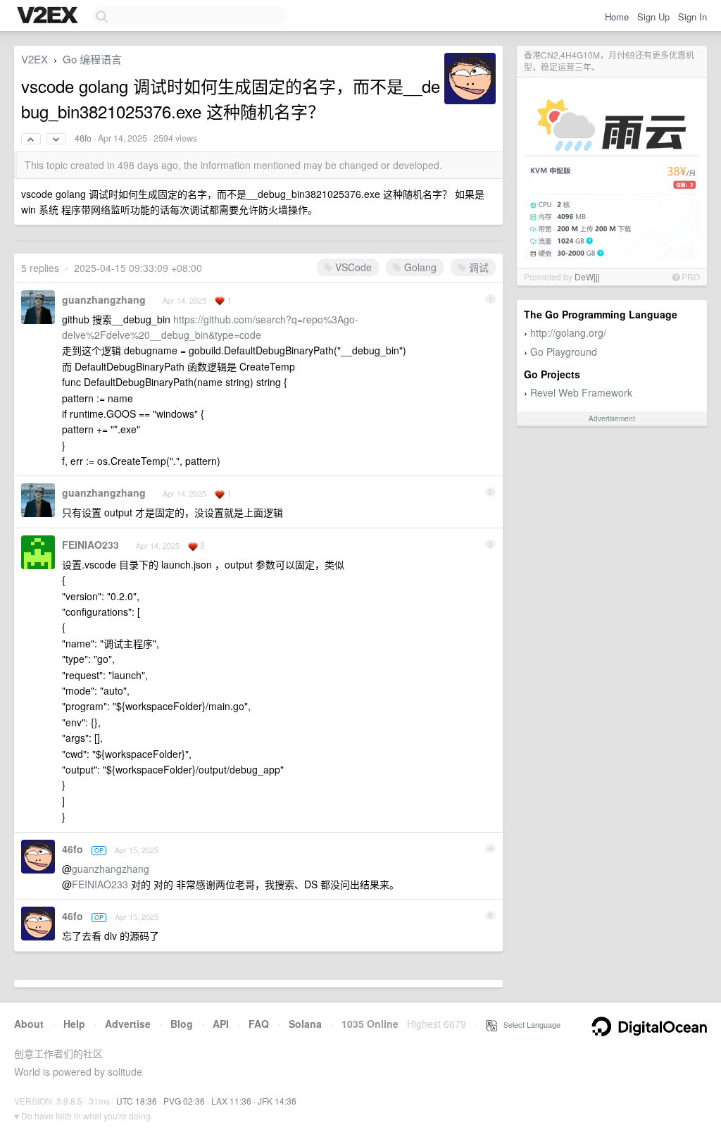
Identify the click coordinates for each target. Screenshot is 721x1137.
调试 (477, 267)
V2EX (34, 58)
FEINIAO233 (90, 545)
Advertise (128, 1024)
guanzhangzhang (104, 299)
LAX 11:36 (231, 1101)
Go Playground (563, 351)
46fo (83, 138)
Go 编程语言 (92, 58)
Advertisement (612, 418)
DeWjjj (587, 276)
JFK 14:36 (277, 1101)
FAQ (259, 1024)
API (221, 1024)
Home (617, 16)
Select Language (528, 1024)
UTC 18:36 (136, 1101)
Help (74, 1024)
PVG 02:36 (184, 1101)
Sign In (692, 16)
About (29, 1024)
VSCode (352, 267)
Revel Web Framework (581, 392)
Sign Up (653, 16)
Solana (305, 1024)
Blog (181, 1024)
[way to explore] (49, 16)
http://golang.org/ (568, 332)
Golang (419, 267)
